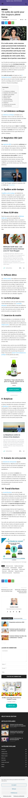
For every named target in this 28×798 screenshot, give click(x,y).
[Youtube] (20, 612)
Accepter (14, 785)
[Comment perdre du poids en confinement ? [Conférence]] (5, 630)
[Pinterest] (9, 22)
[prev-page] (2, 643)
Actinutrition (12, 185)
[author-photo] (14, 605)
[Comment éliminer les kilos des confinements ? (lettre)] (5, 637)
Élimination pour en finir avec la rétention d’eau (7, 590)
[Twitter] (6, 22)
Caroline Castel (6, 19)
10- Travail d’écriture (7, 106)
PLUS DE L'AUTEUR (18, 618)
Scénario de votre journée (7, 572)
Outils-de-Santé (9, 7)
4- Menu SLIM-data (6, 96)
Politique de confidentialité (18, 796)
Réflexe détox (10, 571)
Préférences (14, 792)
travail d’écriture (7, 492)
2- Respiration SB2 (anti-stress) (9, 92)
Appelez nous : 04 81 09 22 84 (14, 1)
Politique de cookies (7, 796)
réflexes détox (7, 278)
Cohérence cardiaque (6, 569)
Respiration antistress (19, 571)
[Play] (14, 174)
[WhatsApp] (12, 22)
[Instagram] (11, 612)
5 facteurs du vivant (9, 565)
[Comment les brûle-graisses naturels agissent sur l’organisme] (5, 726)
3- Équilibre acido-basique (8, 94)
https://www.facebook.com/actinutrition (14, 608)
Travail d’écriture (16, 572)
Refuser (14, 789)
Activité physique (13, 567)
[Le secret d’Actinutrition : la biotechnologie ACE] (5, 739)
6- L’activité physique (7, 99)
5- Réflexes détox (6, 97)
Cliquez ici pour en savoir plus (14, 392)
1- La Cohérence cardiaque (8, 91)
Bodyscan (20, 567)
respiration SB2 (7, 144)
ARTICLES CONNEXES (7, 618)
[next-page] (5, 643)
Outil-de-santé (22, 569)
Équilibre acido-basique (19, 565)
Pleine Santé (4, 571)
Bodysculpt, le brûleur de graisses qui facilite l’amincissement (21, 591)
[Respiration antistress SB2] (5, 623)
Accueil (2, 7)
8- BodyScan (5, 102)
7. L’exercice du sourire (7, 101)
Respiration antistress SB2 (16, 622)
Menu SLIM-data (15, 569)
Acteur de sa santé (5, 567)
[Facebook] (2, 22)
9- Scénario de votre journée (9, 104)
